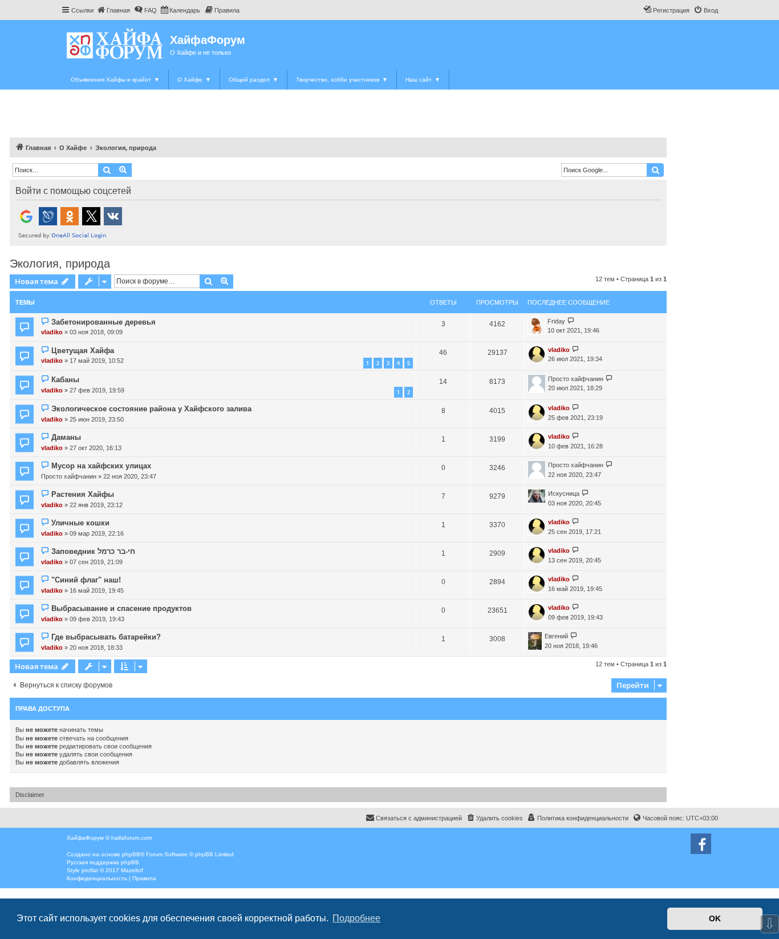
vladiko (52, 332)
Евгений (556, 636)
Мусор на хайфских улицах (101, 466)
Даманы (66, 437)
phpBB (131, 854)
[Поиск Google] (655, 170)
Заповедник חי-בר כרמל (93, 551)
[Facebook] (701, 843)
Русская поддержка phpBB (103, 862)
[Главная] (115, 43)
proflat (90, 870)
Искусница (563, 493)
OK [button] (715, 918)
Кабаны (65, 379)
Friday (556, 321)
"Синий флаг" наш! (86, 580)
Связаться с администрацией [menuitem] (419, 818)
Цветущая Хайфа (82, 350)
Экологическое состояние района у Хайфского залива (151, 408)
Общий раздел (253, 79)
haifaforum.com (131, 838)
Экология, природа (60, 263)
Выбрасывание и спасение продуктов (121, 608)
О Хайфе (194, 79)
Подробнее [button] (356, 918)
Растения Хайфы (82, 494)
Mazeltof (132, 870)
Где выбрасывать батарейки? (106, 637)
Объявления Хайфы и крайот (115, 79)
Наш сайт (422, 79)
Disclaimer (29, 794)
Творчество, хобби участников (342, 79)
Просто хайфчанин (575, 378)
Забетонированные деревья (103, 322)
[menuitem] (113, 10)
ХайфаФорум (207, 40)
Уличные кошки (80, 523)
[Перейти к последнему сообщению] (571, 321)
